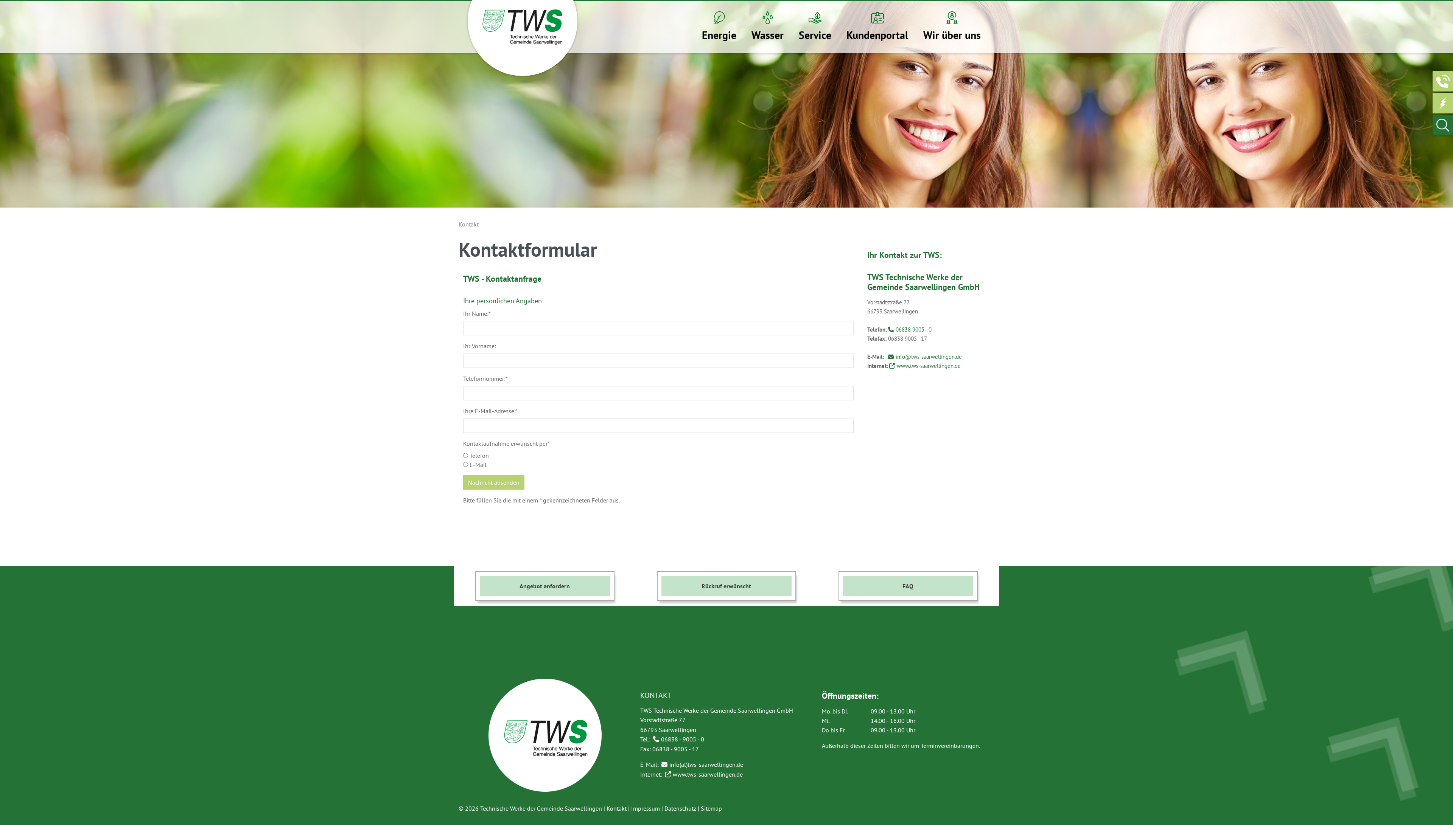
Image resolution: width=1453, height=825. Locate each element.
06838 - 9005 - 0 (682, 739)
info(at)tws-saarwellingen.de (706, 764)
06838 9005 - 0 (914, 329)
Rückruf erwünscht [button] (726, 586)
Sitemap (711, 808)
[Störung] (1443, 103)
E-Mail (477, 464)
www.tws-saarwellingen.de (929, 365)
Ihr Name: (477, 313)
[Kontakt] (1443, 81)
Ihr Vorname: (479, 346)
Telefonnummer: (485, 378)
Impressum (645, 808)
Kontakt (617, 808)
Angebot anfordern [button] (545, 586)
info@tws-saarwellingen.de (929, 356)
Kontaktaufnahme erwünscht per (506, 443)
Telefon (478, 455)
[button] (719, 27)
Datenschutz (680, 808)
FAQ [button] (907, 586)
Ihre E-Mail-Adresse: (490, 411)
